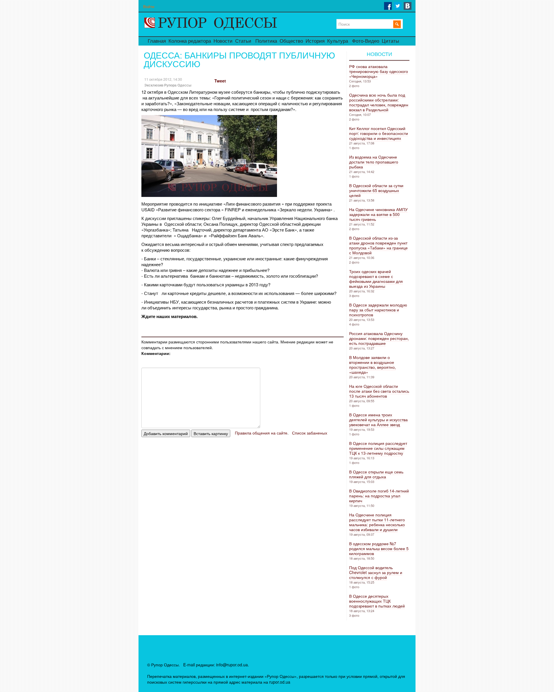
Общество (291, 41)
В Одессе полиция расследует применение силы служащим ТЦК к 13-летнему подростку (378, 448)
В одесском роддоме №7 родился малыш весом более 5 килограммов (379, 548)
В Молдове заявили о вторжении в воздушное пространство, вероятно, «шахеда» (372, 364)
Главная (157, 41)
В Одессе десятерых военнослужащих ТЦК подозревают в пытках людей (377, 601)
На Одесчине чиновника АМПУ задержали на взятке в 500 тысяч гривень (378, 214)
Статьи (243, 41)
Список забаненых (309, 433)
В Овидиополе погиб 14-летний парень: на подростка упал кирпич (379, 495)
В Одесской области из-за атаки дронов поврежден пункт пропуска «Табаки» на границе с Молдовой (378, 245)
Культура (337, 41)
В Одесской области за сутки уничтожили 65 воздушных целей (376, 190)
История (315, 41)
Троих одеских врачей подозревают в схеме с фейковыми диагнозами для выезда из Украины (376, 278)
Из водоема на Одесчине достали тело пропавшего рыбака (373, 162)
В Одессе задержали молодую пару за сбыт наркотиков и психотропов (378, 309)
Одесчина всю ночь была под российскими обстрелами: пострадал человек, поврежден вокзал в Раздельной (378, 102)
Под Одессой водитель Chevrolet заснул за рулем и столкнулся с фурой (375, 572)
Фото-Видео (365, 41)
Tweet (220, 81)
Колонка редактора (190, 41)
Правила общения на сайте (261, 433)
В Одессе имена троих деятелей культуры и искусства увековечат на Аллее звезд (378, 419)
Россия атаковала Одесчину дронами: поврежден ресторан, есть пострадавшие (379, 338)
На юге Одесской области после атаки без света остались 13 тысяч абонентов (379, 391)
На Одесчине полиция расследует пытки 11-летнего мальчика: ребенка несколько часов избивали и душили (377, 522)
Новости (223, 41)
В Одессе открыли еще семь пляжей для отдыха (376, 474)
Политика (266, 41)
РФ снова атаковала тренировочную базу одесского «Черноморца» (378, 71)
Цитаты (390, 41)
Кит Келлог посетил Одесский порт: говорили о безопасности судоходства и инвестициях (378, 133)
